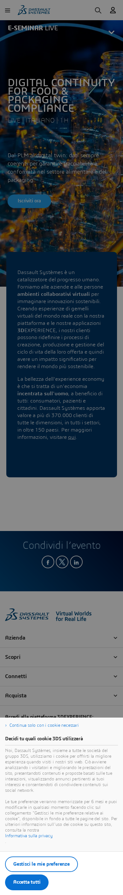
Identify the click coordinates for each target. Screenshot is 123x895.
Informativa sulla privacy (29, 836)
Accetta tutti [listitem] (26, 882)
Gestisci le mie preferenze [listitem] (41, 864)
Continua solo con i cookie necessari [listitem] (44, 725)
